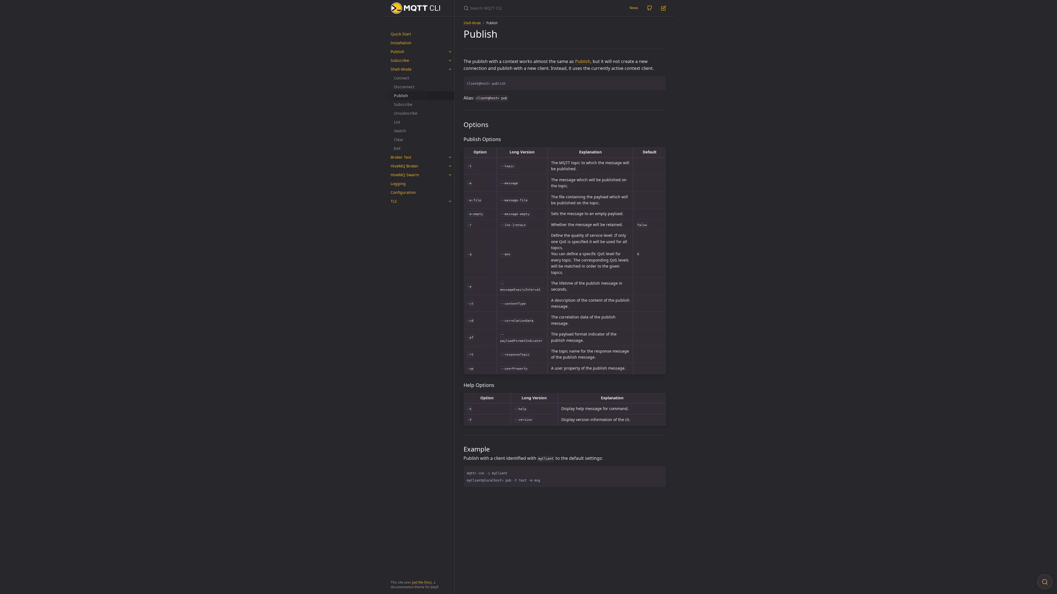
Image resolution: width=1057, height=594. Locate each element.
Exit (397, 148)
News (634, 8)
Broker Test (401, 157)
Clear (399, 139)
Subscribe (400, 60)
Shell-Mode (401, 69)
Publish (397, 51)
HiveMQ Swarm (405, 174)
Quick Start (401, 34)
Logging (398, 183)
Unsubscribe (405, 113)
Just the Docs (422, 582)
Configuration (403, 192)
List (397, 122)
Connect (401, 78)
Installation (401, 42)
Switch (400, 130)
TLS (394, 201)
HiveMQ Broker (404, 166)
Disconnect (404, 86)
